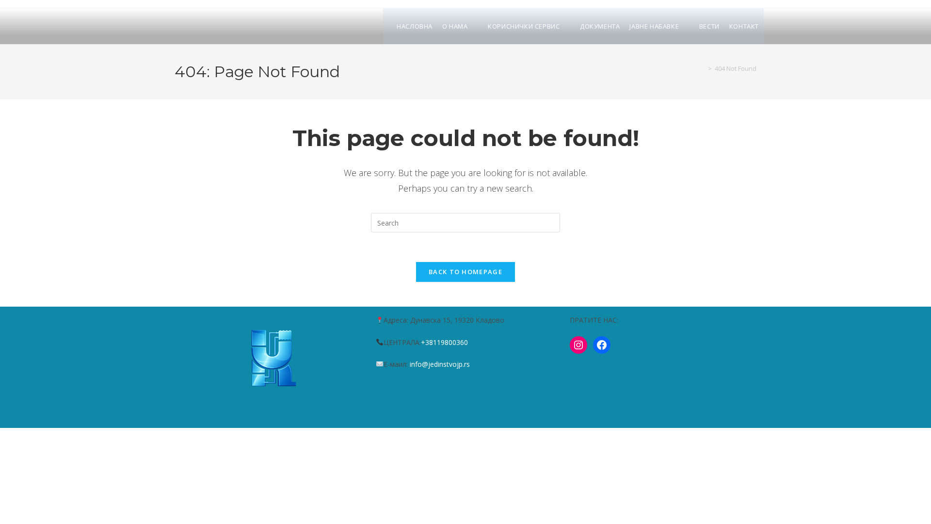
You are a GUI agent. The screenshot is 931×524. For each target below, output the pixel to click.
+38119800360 (444, 342)
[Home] (702, 68)
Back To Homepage (465, 271)
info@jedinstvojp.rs (440, 364)
